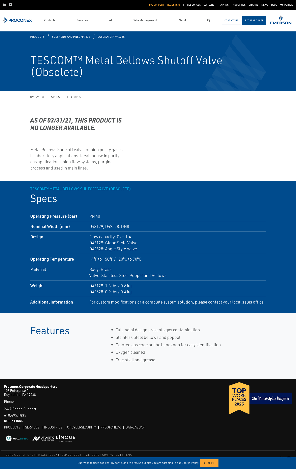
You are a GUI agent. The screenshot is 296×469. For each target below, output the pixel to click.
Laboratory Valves (111, 36)
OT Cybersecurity (81, 427)
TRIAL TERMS (90, 454)
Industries (53, 427)
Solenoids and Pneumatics (71, 36)
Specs (55, 97)
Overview (37, 97)
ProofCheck (110, 427)
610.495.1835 (15, 415)
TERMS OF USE (69, 454)
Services (32, 427)
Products (37, 36)
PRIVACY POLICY (46, 454)
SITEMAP (127, 454)
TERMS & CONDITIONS (18, 454)
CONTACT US (110, 454)
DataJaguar (135, 427)
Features (74, 97)
